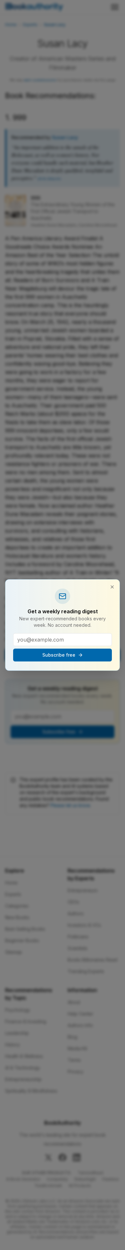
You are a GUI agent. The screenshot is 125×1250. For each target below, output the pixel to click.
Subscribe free (58, 655)
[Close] (112, 586)
